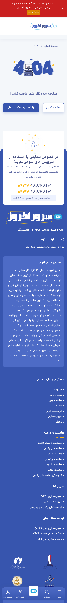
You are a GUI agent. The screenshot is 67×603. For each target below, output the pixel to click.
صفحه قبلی (53, 108)
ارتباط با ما (21, 597)
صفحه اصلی (51, 46)
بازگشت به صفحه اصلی (21, 107)
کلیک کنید (33, 12)
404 (36, 46)
